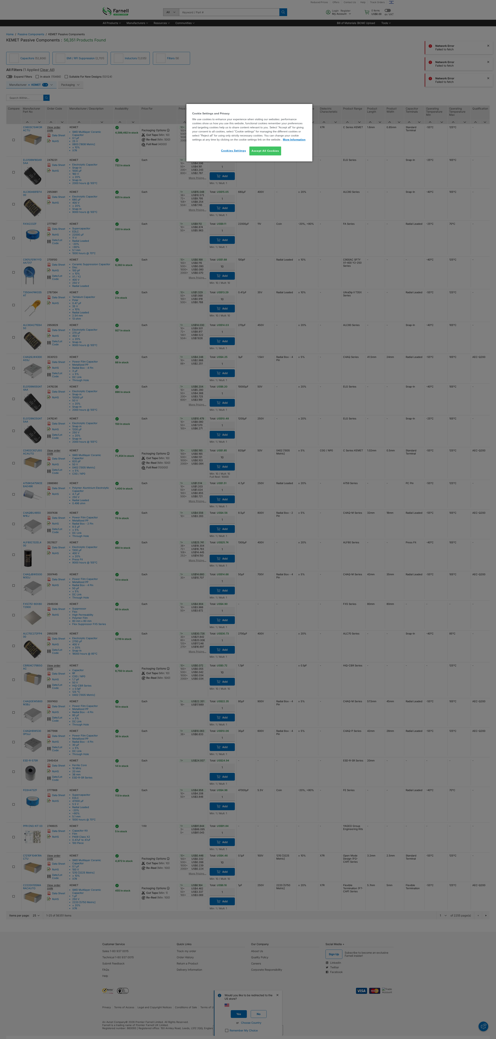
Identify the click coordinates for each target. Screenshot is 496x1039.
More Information (294, 139)
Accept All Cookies (265, 150)
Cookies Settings (233, 150)
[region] (249, 132)
